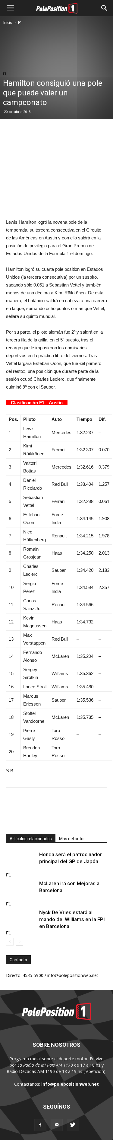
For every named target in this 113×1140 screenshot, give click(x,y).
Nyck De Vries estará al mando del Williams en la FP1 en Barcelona (72, 919)
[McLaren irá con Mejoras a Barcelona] (21, 890)
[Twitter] (73, 1125)
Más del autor (72, 838)
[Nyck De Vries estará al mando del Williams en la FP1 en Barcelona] (21, 919)
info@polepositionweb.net (70, 1084)
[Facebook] (40, 1125)
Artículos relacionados (31, 838)
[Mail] (57, 1125)
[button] (104, 8)
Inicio (7, 22)
